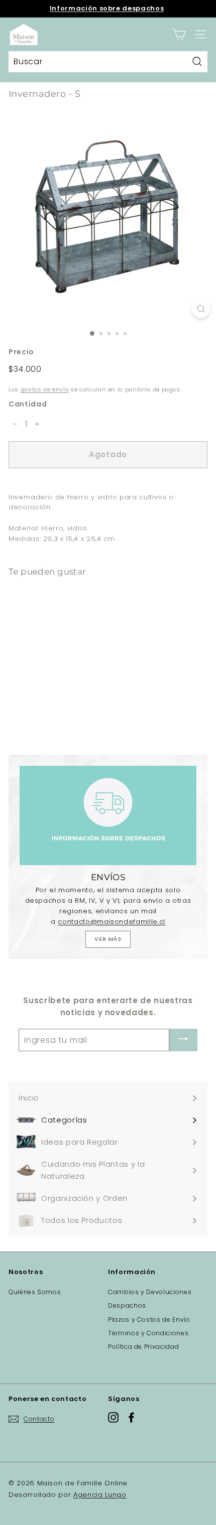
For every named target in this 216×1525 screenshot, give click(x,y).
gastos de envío (45, 389)
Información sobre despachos (107, 8)
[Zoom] (201, 309)
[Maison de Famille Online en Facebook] (131, 1417)
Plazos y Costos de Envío (149, 1319)
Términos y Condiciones (148, 1333)
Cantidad (28, 404)
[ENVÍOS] (108, 815)
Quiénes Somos (35, 1292)
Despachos (127, 1305)
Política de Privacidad (143, 1346)
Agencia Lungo (99, 1494)
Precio (21, 352)
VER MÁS (108, 939)
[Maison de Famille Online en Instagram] (113, 1417)
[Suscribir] (183, 1040)
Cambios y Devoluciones (149, 1292)
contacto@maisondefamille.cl (111, 921)
